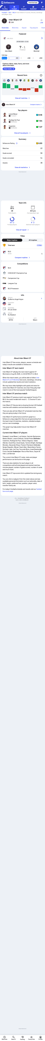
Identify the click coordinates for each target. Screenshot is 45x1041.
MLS (14, 12)
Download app (33, 2)
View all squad (21, 230)
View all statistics (21, 167)
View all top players (21, 133)
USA (9, 12)
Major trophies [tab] (12, 240)
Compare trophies (21, 257)
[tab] (5, 28)
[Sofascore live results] (9, 2)
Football (4, 12)
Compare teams (35, 104)
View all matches (21, 98)
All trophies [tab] (33, 240)
